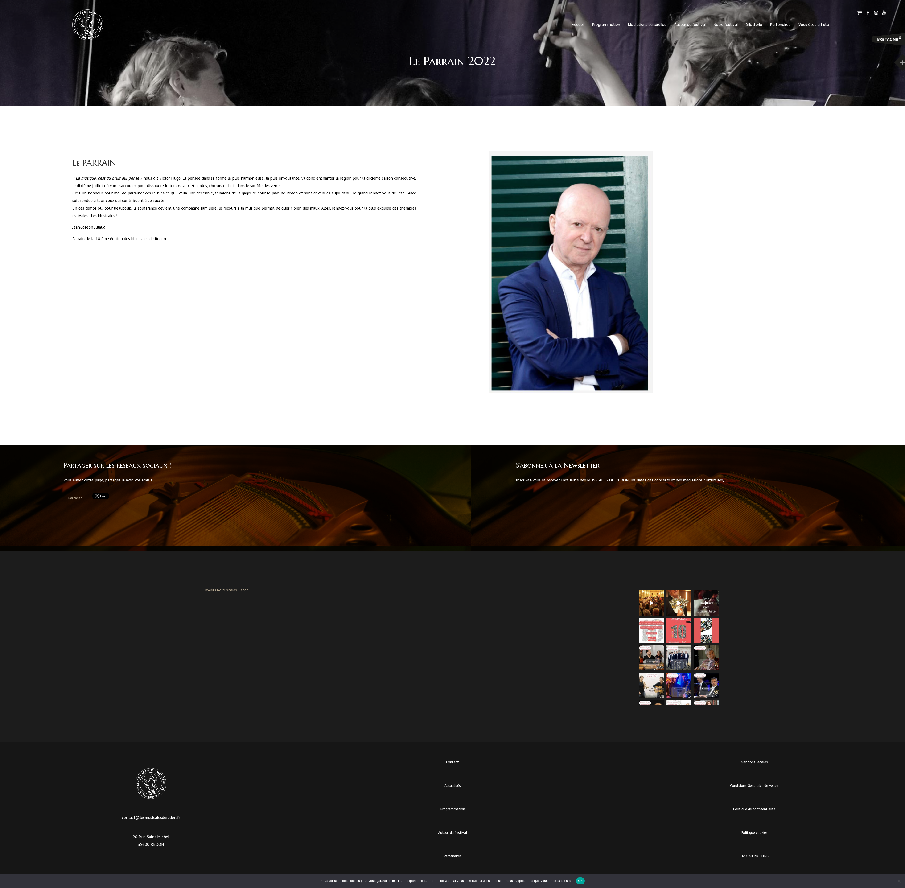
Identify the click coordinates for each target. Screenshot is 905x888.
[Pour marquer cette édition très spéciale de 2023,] (706, 630)
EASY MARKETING (754, 856)
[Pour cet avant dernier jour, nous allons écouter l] (678, 658)
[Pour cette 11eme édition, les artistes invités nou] (678, 603)
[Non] (899, 881)
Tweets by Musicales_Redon (226, 590)
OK (580, 881)
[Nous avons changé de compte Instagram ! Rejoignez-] (651, 630)
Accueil (578, 24)
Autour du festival (690, 24)
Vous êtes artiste (813, 24)
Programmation (606, 24)
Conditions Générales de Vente (754, 785)
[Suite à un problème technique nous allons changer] (678, 630)
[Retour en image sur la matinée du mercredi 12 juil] (706, 603)
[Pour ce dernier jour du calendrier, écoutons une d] (651, 658)
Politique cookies (754, 832)
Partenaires (780, 24)
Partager (75, 498)
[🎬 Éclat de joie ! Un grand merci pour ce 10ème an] (651, 603)
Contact (452, 762)
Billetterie (754, 24)
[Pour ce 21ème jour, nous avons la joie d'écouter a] (651, 685)
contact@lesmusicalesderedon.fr (151, 817)
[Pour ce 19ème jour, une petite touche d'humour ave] (706, 685)
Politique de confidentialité (754, 808)
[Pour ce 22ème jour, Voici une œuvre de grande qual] (706, 658)
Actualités (452, 785)
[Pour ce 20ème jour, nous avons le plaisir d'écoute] (678, 685)
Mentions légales (754, 762)
